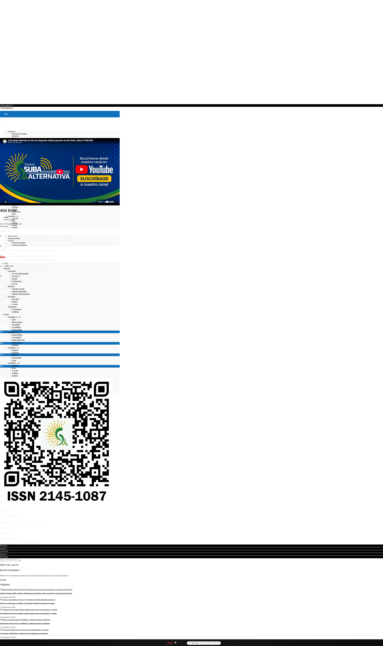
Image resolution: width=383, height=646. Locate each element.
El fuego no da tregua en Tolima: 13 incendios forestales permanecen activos (27, 250)
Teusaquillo (16, 325)
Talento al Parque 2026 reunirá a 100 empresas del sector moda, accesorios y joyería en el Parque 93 (36, 240)
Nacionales (15, 136)
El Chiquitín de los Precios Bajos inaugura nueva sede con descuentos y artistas (28, 260)
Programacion (17, 309)
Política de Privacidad (18, 243)
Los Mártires (16, 327)
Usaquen (15, 350)
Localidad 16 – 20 (14, 332)
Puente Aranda (17, 335)
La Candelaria (16, 337)
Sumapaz (15, 345)
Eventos (15, 304)
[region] (191, 52)
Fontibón (15, 373)
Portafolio (15, 312)
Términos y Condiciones (19, 245)
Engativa (14, 227)
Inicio (6, 114)
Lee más (3, 580)
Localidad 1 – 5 (13, 348)
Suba (13, 319)
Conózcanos (12, 307)
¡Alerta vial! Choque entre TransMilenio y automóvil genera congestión (25, 270)
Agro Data (15, 299)
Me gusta (3, 546)
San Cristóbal (16, 358)
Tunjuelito (15, 218)
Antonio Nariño (17, 330)
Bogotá (14, 279)
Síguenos (3, 548)
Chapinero (15, 207)
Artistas (14, 302)
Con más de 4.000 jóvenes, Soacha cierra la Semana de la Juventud (24, 280)
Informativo (11, 131)
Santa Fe (15, 355)
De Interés (11, 297)
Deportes (11, 286)
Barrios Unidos (17, 322)
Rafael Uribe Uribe (18, 340)
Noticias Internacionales (19, 134)
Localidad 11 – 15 (14, 317)
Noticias (7, 268)
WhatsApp (4, 557)
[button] (191, 99)
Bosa (14, 368)
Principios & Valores (14, 238)
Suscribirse (4, 551)
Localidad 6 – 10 (13, 216)
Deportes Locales (18, 289)
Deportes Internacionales (21, 294)
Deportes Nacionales (19, 291)
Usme (14, 214)
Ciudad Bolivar (17, 343)
